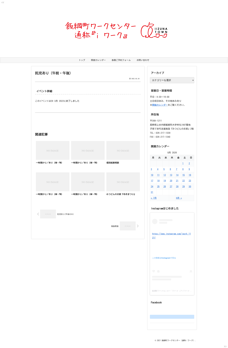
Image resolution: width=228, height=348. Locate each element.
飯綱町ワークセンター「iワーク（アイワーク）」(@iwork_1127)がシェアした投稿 (186, 291)
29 (183, 186)
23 (190, 180)
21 (177, 180)
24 (152, 186)
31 (152, 192)
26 (164, 186)
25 (158, 186)
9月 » (179, 198)
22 (183, 180)
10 (152, 175)
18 (158, 180)
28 (177, 186)
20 (171, 180)
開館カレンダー (160, 105)
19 (164, 180)
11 (158, 175)
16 (190, 175)
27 (171, 186)
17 (152, 180)
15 (183, 175)
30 (190, 186)
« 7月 (154, 198)
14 (177, 175)
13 (171, 175)
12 (164, 175)
